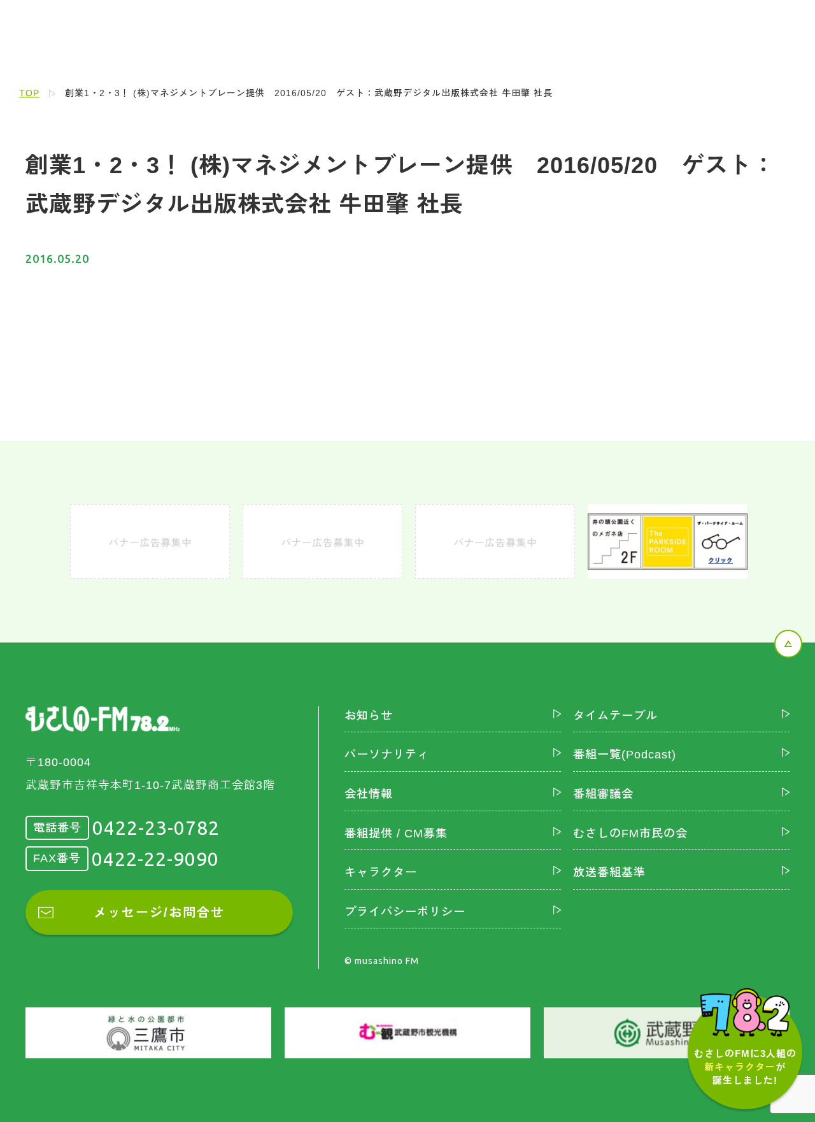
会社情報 (368, 794)
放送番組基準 (609, 872)
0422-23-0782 (156, 827)
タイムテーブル (615, 715)
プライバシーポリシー (404, 911)
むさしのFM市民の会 (630, 833)
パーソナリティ (386, 754)
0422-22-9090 (155, 859)
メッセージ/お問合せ (159, 912)
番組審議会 (603, 794)
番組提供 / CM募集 (396, 833)
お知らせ (368, 715)
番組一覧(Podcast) (624, 754)
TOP (29, 93)
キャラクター (380, 872)
